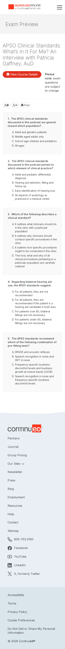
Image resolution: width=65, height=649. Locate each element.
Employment (16, 497)
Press (11, 480)
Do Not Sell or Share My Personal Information (31, 631)
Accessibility (16, 595)
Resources (15, 505)
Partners (14, 438)
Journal (13, 447)
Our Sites (14, 463)
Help (11, 514)
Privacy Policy (17, 612)
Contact (13, 522)
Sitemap (13, 531)
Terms (12, 603)
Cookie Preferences (21, 620)
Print (26, 105)
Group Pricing (17, 455)
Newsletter (15, 472)
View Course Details (23, 74)
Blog (11, 489)
